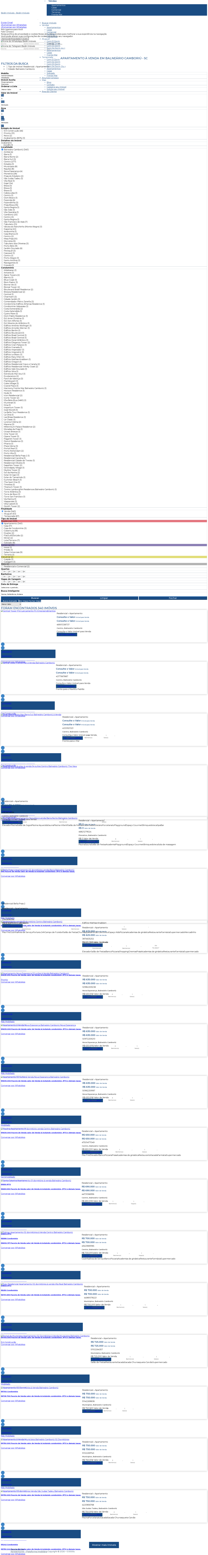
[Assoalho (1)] (20, 145)
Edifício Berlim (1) (12, 330)
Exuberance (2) (11, 376)
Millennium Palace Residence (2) (19, 427)
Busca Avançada (10, 601)
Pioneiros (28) (10, 174)
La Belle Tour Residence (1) (17, 412)
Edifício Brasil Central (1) (15, 335)
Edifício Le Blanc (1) (13, 354)
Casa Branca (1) (11, 234)
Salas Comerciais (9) (13, 552)
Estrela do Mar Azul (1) (14, 374)
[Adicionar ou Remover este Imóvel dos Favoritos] (3, 648)
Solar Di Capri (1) (11, 475)
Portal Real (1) (10, 448)
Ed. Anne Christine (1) (14, 318)
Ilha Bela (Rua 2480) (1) (15, 400)
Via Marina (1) (10, 499)
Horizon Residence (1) (14, 391)
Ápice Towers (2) (12, 275)
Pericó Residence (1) (13, 441)
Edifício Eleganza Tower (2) (17, 342)
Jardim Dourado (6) (13, 248)
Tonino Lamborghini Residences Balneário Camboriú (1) (30, 489)
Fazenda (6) (9, 200)
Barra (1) (8, 154)
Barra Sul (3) (10, 159)
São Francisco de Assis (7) (16, 222)
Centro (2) (9, 236)
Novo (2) (8, 136)
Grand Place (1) (11, 386)
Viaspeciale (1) (10, 501)
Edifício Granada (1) (13, 347)
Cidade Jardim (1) (12, 299)
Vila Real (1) (9, 181)
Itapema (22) (10, 229)
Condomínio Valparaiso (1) (16, 306)
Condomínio (7, 268)
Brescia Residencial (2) (14, 292)
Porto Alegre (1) (11, 258)
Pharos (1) (8, 444)
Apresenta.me (17, 1549)
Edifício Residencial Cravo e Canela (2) (22, 364)
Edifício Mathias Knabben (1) (17, 359)
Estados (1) (9, 164)
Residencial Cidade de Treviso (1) (19, 460)
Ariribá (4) (8, 152)
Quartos (5, 569)
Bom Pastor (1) (11, 282)
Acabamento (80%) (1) (14, 138)
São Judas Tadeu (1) (13, 178)
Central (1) (9, 294)
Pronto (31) (9, 133)
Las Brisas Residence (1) (15, 417)
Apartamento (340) (13, 523)
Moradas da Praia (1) (13, 429)
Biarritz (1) (8, 277)
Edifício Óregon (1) (13, 362)
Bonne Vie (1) (10, 285)
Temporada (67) (11, 516)
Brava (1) (8, 186)
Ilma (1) (7, 405)
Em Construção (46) (13, 131)
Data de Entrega (9, 584)
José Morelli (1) (11, 410)
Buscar (35, 598)
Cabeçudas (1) (10, 193)
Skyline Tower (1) (12, 470)
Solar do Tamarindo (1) (14, 477)
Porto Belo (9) (10, 246)
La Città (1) (9, 415)
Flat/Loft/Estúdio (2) (13, 535)
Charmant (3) (10, 297)
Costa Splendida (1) (13, 311)
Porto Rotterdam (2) (14, 451)
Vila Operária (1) (11, 212)
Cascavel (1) (9, 253)
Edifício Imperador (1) (14, 350)
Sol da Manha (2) (12, 472)
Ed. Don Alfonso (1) (13, 321)
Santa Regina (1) (11, 207)
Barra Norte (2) (11, 157)
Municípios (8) (10, 166)
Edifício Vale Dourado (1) (15, 369)
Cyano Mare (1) (11, 313)
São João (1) (9, 210)
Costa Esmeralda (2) (13, 309)
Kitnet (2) (8, 538)
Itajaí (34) (8, 183)
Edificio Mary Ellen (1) (14, 357)
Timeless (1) (9, 484)
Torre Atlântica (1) (12, 492)
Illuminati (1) (10, 403)
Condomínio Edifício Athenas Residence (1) (24, 304)
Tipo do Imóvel (9, 519)
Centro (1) (8, 195)
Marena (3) (9, 424)
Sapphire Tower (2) (13, 465)
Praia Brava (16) (11, 205)
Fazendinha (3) (11, 202)
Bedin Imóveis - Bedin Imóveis (15, 13)
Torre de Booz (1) (12, 494)
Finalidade (6, 509)
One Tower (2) (11, 434)
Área (3, 108)
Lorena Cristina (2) (12, 422)
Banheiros (6, 574)
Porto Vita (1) (10, 453)
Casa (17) (8, 526)
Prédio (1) (8, 550)
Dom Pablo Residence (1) (16, 316)
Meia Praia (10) (10, 239)
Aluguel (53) (10, 514)
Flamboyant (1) (11, 381)
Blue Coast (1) (10, 280)
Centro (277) (10, 162)
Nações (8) (9, 169)
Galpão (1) (8, 559)
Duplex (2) (9, 533)
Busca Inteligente (10, 591)
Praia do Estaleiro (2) (13, 176)
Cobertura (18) (11, 531)
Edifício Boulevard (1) (14, 333)
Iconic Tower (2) (11, 398)
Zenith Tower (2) (12, 506)
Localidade (7, 147)
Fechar (173, 598)
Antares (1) (9, 273)
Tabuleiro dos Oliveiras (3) (16, 243)
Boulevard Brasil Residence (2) (18, 289)
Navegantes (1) (11, 263)
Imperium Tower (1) (13, 407)
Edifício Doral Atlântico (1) (16, 340)
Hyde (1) (8, 393)
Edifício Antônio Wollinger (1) (18, 326)
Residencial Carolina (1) (15, 458)
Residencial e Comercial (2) (17, 566)
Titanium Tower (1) (13, 487)
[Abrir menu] (38, 19)
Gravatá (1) (9, 265)
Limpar (104, 598)
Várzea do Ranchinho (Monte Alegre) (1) (23, 227)
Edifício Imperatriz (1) (14, 352)
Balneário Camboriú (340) (16, 149)
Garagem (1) (9, 562)
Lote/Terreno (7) (12, 540)
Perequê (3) (10, 251)
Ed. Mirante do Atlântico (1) (16, 323)
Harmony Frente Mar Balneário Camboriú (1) (25, 388)
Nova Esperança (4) (13, 171)
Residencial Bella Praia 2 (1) (17, 456)
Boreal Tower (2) (12, 287)
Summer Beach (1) (13, 480)
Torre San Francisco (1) (14, 496)
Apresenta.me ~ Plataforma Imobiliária (29, 1551)
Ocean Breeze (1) (12, 431)
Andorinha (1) (10, 231)
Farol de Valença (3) (13, 378)
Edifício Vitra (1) (11, 371)
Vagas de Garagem (11, 579)
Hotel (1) (8, 547)
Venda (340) (10, 511)
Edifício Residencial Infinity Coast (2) (21, 366)
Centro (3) (9, 217)
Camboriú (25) (11, 214)
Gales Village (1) (11, 383)
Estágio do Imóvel (10, 128)
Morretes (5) (10, 241)
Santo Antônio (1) (12, 260)
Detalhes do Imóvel (11, 140)
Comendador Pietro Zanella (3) (19, 301)
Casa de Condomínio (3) (15, 528)
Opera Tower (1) (11, 436)
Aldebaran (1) (10, 270)
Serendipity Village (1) (14, 468)
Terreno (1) (9, 555)
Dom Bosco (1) (10, 198)
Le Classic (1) (9, 419)
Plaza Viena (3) (11, 446)
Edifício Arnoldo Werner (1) (17, 328)
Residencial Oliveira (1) (14, 463)
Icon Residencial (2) (13, 395)
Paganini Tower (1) (12, 439)
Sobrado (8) (9, 543)
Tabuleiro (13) (10, 224)
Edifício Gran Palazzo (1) (15, 345)
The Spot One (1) (12, 482)
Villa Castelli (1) (11, 504)
